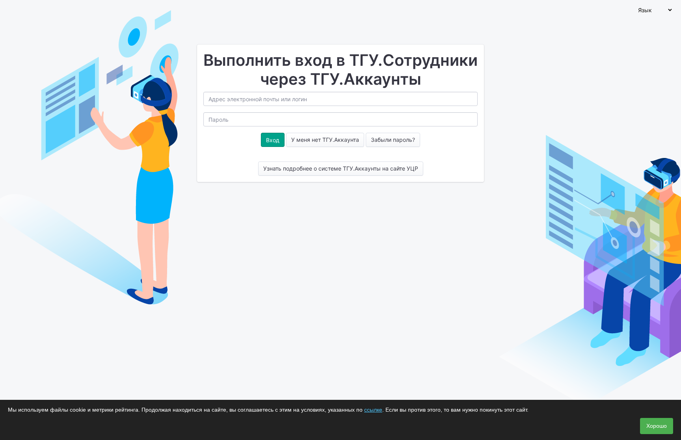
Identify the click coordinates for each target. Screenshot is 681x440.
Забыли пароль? (393, 139)
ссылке (373, 410)
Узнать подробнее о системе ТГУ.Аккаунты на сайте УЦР (340, 168)
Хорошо (656, 426)
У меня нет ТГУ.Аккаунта (325, 139)
